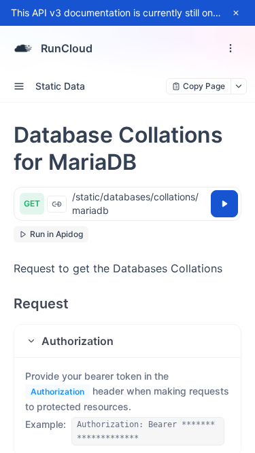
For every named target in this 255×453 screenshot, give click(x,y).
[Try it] (224, 203)
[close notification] (236, 12)
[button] (127, 341)
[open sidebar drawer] (19, 86)
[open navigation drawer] (230, 48)
